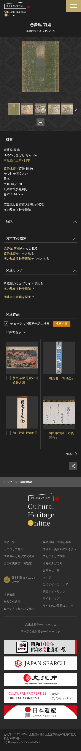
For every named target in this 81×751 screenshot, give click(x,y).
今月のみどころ (52, 563)
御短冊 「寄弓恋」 (61, 378)
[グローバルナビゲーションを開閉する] (73, 6)
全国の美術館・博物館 (18, 563)
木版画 (8, 160)
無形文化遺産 (12, 601)
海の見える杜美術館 (17, 258)
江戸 (18, 160)
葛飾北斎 (10, 168)
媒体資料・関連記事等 (57, 542)
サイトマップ (51, 598)
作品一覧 (9, 542)
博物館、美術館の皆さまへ (59, 549)
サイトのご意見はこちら (58, 605)
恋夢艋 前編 (12, 248)
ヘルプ (47, 577)
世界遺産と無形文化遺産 (19, 556)
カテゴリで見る (13, 549)
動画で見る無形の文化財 (19, 608)
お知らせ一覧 (51, 570)
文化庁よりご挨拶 (54, 556)
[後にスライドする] (75, 109)
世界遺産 (9, 594)
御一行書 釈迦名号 (25, 433)
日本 (27, 160)
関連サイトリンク (54, 591)
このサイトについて (55, 584)
